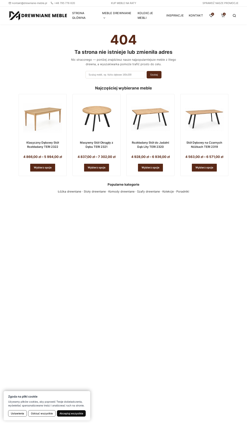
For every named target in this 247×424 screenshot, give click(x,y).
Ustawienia (17, 413)
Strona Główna (79, 15)
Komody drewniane (121, 191)
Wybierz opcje (43, 167)
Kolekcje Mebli (145, 15)
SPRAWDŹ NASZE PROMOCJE (220, 3)
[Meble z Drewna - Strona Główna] (38, 15)
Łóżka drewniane (69, 191)
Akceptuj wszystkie (71, 413)
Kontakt (196, 15)
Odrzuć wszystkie (42, 413)
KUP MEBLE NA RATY (123, 3)
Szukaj (154, 74)
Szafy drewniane (148, 191)
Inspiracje (175, 15)
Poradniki (182, 191)
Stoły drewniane (95, 191)
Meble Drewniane (116, 13)
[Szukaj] (234, 16)
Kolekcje (168, 191)
